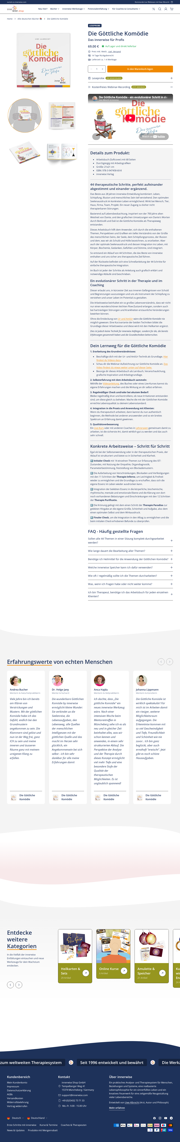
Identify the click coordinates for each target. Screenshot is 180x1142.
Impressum (13, 1086)
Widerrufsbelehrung (18, 1102)
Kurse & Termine (49, 1125)
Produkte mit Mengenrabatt (43, 1130)
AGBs (10, 1094)
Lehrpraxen (142, 428)
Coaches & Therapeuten (73, 1125)
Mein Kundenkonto (17, 1082)
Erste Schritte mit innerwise (21, 1125)
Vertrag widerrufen (17, 1106)
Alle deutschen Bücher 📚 (30, 18)
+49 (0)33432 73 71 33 (73, 1100)
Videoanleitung (111, 383)
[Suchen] (160, 9)
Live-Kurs (99, 428)
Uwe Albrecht (132, 1102)
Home (10, 18)
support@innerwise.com (75, 1095)
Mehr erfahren (117, 1107)
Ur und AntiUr (125, 318)
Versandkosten (15, 1098)
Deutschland (38, 1118)
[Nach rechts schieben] (169, 661)
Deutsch (16, 1118)
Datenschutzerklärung (19, 1090)
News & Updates (16, 1130)
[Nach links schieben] (161, 661)
